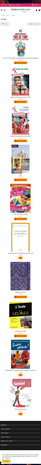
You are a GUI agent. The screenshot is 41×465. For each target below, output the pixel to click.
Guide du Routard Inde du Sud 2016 (20, 97)
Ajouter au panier (21, 63)
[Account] (36, 10)
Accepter (6, 461)
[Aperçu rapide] (38, 30)
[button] (1, 10)
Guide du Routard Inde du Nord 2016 (20, 136)
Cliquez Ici (8, 458)
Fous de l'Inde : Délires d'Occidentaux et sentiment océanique (20, 58)
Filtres (6, 24)
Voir (20, 258)
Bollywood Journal (20, 292)
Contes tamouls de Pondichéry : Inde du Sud (20, 253)
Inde (20, 175)
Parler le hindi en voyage (21, 214)
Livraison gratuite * (15, 5)
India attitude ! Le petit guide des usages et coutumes (20, 370)
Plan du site (4, 5)
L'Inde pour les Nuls (20, 331)
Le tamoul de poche (20, 409)
